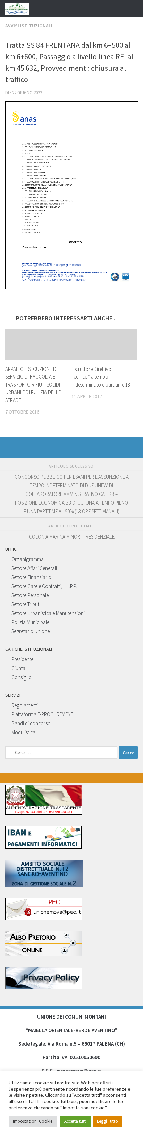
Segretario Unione (30, 631)
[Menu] (134, 8)
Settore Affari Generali (34, 568)
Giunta (18, 668)
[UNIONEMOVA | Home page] (21, 9)
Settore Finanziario (31, 577)
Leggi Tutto (107, 1121)
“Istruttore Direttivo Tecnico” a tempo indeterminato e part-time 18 (101, 377)
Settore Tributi (25, 604)
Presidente (22, 659)
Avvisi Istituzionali (28, 26)
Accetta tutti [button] (75, 1121)
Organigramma (27, 559)
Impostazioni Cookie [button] (32, 1121)
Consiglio (21, 677)
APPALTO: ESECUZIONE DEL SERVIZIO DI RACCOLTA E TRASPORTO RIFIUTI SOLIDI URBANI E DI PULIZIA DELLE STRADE (33, 384)
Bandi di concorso (31, 723)
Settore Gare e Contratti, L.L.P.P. (44, 586)
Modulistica (23, 732)
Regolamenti (24, 705)
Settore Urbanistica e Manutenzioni (48, 613)
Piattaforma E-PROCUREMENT (42, 714)
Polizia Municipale (30, 622)
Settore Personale (30, 595)
